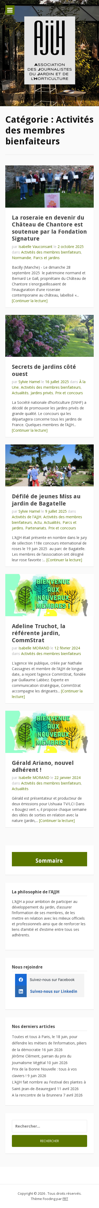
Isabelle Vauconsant (35, 246)
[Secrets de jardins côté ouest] (49, 336)
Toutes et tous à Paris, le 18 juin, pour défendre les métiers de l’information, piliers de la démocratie (49, 1043)
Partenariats (35, 527)
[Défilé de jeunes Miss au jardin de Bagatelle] (49, 465)
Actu (38, 522)
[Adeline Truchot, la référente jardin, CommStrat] (49, 595)
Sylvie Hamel (29, 381)
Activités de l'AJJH (26, 516)
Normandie (21, 257)
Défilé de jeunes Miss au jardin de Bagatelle (46, 500)
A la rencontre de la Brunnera (37, 1095)
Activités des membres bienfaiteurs (51, 252)
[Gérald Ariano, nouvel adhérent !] (49, 732)
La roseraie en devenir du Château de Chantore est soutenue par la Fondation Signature (49, 228)
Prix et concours (69, 392)
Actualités (20, 392)
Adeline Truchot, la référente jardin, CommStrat (38, 633)
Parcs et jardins (46, 257)
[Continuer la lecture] (30, 300)
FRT (65, 1198)
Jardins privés (42, 392)
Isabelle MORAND (33, 647)
